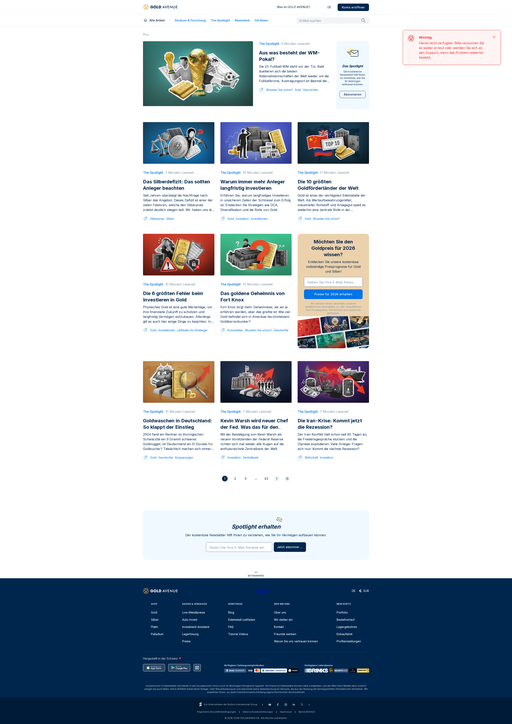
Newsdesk (242, 20)
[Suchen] (363, 20)
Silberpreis (157, 218)
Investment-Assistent (195, 627)
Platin (154, 627)
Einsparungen (184, 457)
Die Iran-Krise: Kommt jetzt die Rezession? (330, 424)
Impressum (286, 711)
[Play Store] (179, 667)
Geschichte (310, 89)
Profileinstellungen (349, 641)
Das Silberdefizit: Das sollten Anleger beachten (176, 185)
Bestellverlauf (346, 619)
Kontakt (279, 627)
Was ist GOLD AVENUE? (293, 7)
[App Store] (154, 667)
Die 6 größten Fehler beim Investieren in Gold (173, 296)
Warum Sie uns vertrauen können (296, 641)
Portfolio (342, 612)
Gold (298, 89)
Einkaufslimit (344, 634)
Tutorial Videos (238, 634)
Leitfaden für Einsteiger (192, 330)
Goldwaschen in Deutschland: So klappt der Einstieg (177, 424)
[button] (290, 547)
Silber (170, 218)
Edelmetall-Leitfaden (241, 619)
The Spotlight (220, 20)
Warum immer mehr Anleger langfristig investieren (252, 185)
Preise (186, 641)
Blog (231, 612)
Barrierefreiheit (307, 711)
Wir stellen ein (283, 619)
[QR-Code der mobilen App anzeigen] (197, 667)
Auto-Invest (189, 619)
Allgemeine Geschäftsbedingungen (216, 711)
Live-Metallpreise (193, 612)
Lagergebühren (347, 627)
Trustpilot (262, 591)
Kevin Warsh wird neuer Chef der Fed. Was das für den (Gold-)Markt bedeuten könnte (254, 430)
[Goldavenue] (160, 7)
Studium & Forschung (190, 20)
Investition (242, 218)
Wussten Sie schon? (279, 89)
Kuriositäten (235, 330)
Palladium (157, 634)
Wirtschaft (311, 457)
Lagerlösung (190, 634)
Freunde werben (285, 634)
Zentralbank (251, 457)
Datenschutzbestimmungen (258, 711)
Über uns (280, 612)
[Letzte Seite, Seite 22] (287, 478)
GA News (261, 20)
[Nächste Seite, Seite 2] (277, 478)
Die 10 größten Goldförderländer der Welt (328, 185)
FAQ (231, 627)
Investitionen (259, 218)
